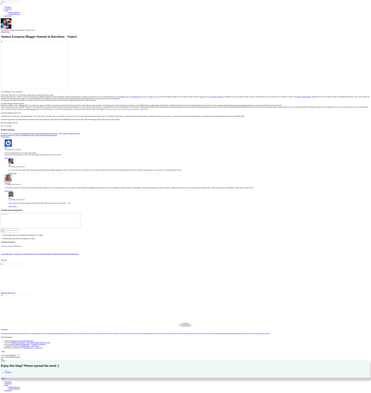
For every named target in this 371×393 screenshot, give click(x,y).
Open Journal (204, 333)
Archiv (3, 355)
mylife (188, 333)
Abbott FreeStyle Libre (110, 333)
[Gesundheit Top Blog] (185, 323)
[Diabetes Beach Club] (8, 293)
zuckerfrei (136, 333)
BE (228, 333)
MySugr (177, 333)
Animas (32, 133)
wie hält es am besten (29, 109)
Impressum (8, 16)
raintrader (7, 183)
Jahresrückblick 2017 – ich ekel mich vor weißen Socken (16, 254)
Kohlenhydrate (41, 333)
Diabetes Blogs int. (14, 14)
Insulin (36, 333)
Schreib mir (8, 9)
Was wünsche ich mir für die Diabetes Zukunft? (45, 254)
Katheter (225, 333)
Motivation (240, 333)
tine (6, 148)
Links (6, 10)
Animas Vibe (94, 333)
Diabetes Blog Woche (251, 333)
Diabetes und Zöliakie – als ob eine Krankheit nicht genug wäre (30, 342)
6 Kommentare (5, 32)
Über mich (8, 7)
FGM (244, 333)
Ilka (12, 30)
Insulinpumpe (17, 333)
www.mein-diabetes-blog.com (185, 324)
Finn (10, 198)
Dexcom (72, 333)
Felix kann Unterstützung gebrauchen (68, 254)
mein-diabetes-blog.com (27, 333)
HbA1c (102, 333)
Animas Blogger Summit (42, 133)
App (258, 333)
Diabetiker (67, 333)
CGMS (84, 333)
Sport (98, 333)
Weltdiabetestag (215, 333)
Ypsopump (142, 333)
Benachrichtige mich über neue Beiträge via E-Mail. (19, 238)
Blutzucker (8, 333)
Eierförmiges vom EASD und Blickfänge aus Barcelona (40, 135)
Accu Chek (198, 333)
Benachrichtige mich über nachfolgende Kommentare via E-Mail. (23, 235)
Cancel (10, 158)
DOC (42, 116)
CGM (60, 133)
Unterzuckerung (78, 333)
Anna (201, 97)
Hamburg (234, 333)
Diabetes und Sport (153, 333)
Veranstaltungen (25, 133)
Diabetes (3, 333)
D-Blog (65, 133)
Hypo (46, 333)
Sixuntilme (121, 97)
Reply (6, 158)
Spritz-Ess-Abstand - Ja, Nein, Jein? (12, 135)
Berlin (221, 333)
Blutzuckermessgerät (53, 333)
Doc (78, 133)
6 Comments (16, 133)
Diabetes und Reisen (264, 333)
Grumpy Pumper (217, 97)
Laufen (146, 333)
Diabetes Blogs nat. (14, 12)
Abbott (230, 333)
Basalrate (61, 333)
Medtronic (192, 333)
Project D (152, 97)
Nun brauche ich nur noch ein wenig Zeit (240, 105)
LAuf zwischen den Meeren (165, 333)
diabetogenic (136, 97)
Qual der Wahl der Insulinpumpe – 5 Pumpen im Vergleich (27, 344)
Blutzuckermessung (121, 333)
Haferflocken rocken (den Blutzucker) (22, 341)
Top (2, 359)
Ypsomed (88, 333)
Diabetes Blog (72, 133)
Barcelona (54, 133)
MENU (3, 378)
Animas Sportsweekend (303, 97)
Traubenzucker (130, 333)
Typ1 (209, 333)
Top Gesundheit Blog (185, 326)
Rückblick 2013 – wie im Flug (29, 346)
